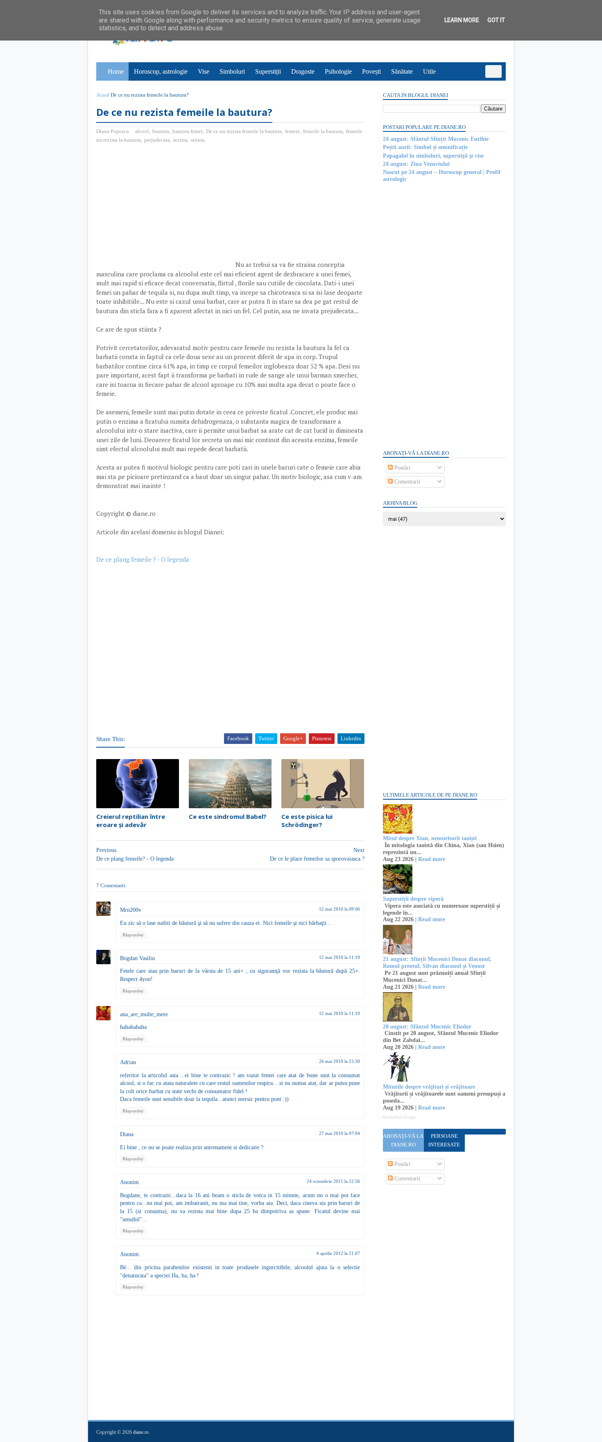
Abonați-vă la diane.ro (403, 1140)
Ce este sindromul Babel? (228, 816)
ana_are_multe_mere (144, 1014)
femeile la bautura (323, 131)
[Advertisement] (165, 209)
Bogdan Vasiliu (137, 958)
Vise (203, 71)
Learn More (461, 20)
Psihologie (338, 71)
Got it (496, 20)
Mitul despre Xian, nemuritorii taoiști (430, 838)
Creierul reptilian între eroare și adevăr (130, 820)
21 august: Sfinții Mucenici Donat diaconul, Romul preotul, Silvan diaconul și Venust (437, 962)
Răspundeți (132, 934)
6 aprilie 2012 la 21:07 (338, 1253)
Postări (401, 468)
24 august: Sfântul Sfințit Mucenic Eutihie (436, 139)
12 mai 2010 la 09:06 (339, 908)
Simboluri (232, 71)
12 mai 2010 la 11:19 (339, 957)
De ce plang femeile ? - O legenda (142, 559)
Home (116, 71)
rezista (180, 140)
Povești (371, 71)
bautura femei (187, 131)
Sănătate (402, 71)
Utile (429, 71)
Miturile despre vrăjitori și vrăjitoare (429, 1087)
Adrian (128, 1062)
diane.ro (141, 1432)
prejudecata (157, 140)
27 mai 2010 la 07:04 (339, 1133)
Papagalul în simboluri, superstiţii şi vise (433, 156)
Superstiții (268, 71)
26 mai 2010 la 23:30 (339, 1061)
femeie (292, 131)
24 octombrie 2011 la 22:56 (333, 1181)
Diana (127, 1134)
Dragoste (303, 71)
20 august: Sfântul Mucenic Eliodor (427, 1027)
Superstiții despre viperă (413, 899)
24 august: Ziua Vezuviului (416, 164)
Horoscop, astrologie (161, 71)
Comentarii (406, 482)
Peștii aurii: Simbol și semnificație (425, 147)
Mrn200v (130, 910)
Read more (431, 859)
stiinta (198, 140)
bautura (160, 131)
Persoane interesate (444, 1140)
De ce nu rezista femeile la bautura (244, 131)
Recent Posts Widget (399, 1117)
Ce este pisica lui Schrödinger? (307, 820)
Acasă (102, 95)
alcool (142, 131)
